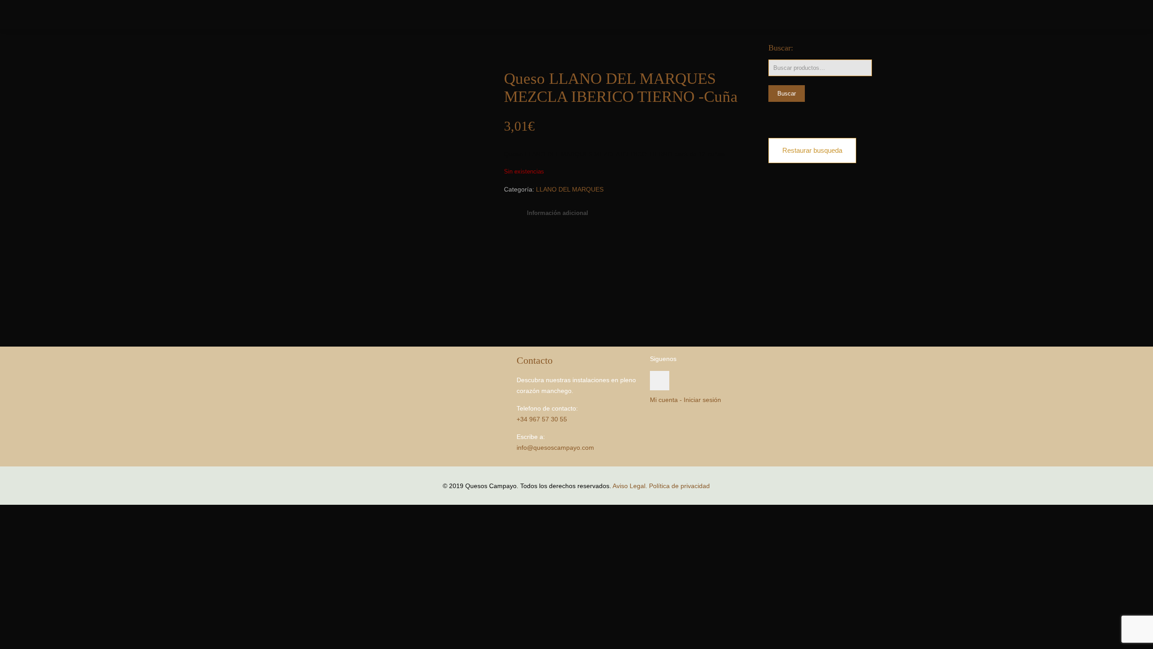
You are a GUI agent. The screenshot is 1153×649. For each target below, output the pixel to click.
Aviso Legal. (630, 485)
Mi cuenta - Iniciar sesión (685, 399)
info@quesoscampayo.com (555, 447)
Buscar (786, 93)
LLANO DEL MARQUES (570, 189)
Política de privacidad (679, 485)
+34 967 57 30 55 (542, 419)
